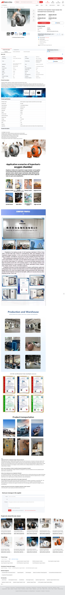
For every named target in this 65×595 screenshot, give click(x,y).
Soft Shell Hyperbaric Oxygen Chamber (23, 562)
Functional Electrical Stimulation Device (55, 572)
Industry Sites (39, 587)
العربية (38, 588)
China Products (13, 587)
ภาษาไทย (49, 588)
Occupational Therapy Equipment (7, 574)
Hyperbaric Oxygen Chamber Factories (53, 579)
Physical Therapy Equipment (20, 7)
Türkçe (52, 588)
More (2, 584)
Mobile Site (54, 587)
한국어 (41, 588)
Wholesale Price (34, 587)
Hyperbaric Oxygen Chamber (5, 561)
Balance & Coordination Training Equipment (40, 572)
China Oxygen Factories (30, 579)
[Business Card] (62, 54)
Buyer (42, 5)
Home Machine (21, 579)
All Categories (4, 5)
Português (15, 588)
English (9, 588)
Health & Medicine (6, 7)
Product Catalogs (15, 559)
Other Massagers (28, 572)
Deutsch (31, 588)
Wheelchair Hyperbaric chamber (37, 561)
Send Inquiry (44, 22)
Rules (63, 5)
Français (19, 588)
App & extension (52, 5)
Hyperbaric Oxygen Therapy (31, 582)
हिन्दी (46, 588)
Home (2, 7)
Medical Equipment (12, 7)
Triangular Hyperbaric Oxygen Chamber (23, 561)
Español (12, 588)
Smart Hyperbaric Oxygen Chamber (53, 561)
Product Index (50, 587)
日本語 (44, 588)
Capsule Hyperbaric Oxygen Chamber (7, 562)
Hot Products (7, 587)
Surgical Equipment (20, 572)
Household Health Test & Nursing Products (8, 572)
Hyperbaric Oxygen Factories (40, 579)
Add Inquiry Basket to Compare (18, 37)
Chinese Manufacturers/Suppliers (20, 587)
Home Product (4, 579)
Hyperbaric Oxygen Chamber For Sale (19, 582)
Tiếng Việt (55, 588)
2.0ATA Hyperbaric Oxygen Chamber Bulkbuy (45, 582)
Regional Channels (44, 587)
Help (46, 5)
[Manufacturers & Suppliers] (6, 2)
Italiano (27, 588)
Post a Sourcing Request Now (30, 510)
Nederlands (34, 588)
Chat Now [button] (58, 22)
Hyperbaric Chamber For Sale (6, 582)
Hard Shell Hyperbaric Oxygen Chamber (38, 562)
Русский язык (23, 588)
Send (10, 510)
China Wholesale (28, 587)
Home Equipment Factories (13, 579)
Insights (58, 587)
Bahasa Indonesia (60, 588)
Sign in (63, 2)
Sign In (39, 45)
